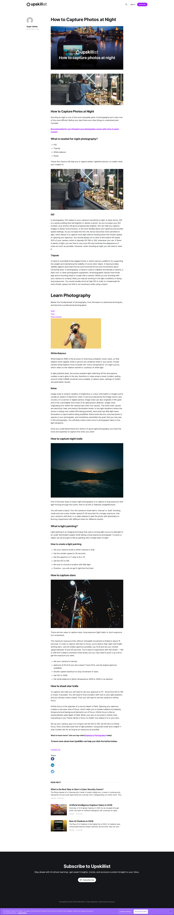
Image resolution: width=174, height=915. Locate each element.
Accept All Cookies (141, 911)
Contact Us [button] (55, 750)
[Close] (171, 911)
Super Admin (32, 26)
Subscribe (142, 4)
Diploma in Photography (95, 735)
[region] (87, 911)
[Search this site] (126, 4)
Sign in (132, 4)
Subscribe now (88, 880)
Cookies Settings (125, 911)
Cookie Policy (22, 913)
